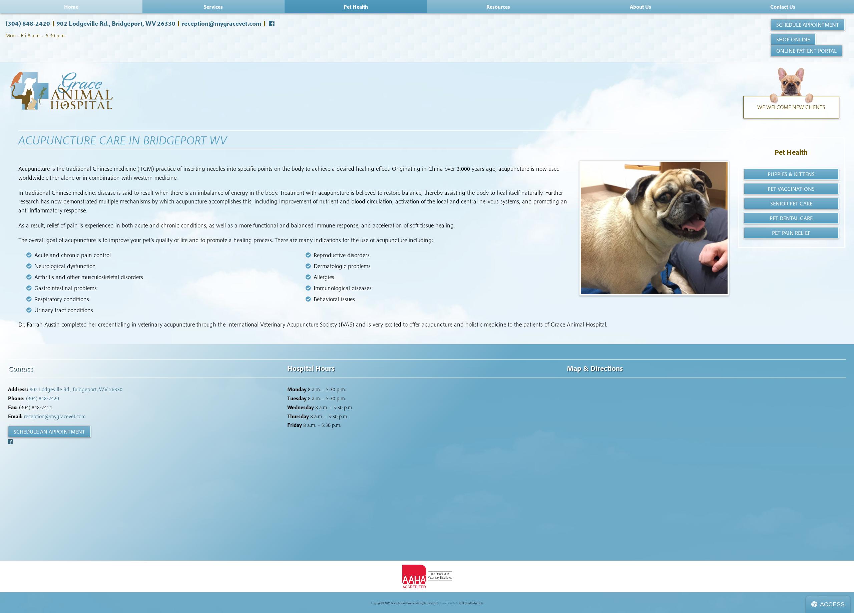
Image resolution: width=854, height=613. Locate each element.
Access (832, 604)
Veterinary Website (447, 603)
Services (213, 6)
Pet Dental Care (791, 218)
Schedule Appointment (807, 24)
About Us (640, 6)
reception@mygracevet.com (221, 23)
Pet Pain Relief (791, 232)
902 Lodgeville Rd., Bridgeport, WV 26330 (115, 23)
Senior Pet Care (791, 203)
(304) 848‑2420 (27, 23)
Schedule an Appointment (49, 431)
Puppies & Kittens (791, 174)
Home (71, 6)
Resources (498, 6)
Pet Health (791, 152)
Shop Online (793, 39)
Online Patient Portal (806, 50)
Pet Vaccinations (791, 188)
